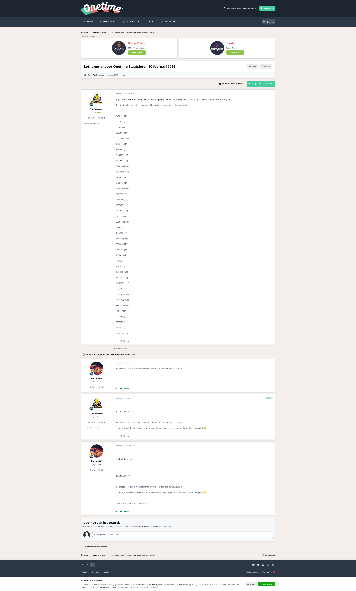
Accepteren (268, 584)
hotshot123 (96, 378)
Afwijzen (251, 584)
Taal (84, 572)
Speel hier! (137, 52)
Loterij (123, 75)
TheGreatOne (98, 75)
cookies (179, 584)
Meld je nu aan (141, 526)
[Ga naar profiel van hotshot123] (96, 368)
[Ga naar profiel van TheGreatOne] (85, 75)
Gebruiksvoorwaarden (142, 584)
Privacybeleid (96, 572)
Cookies (107, 572)
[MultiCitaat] (116, 341)
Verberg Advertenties (88, 36)
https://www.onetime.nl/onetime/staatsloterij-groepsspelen (143, 99)
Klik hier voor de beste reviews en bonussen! (111, 354)
